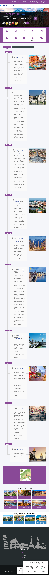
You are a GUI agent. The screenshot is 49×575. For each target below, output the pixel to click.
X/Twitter (25, 557)
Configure (35, 571)
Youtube (25, 560)
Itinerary (8, 47)
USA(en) (43, 2)
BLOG (30, 1)
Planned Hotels (18, 47)
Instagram (25, 555)
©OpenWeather (24, 465)
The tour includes (29, 47)
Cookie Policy (43, 568)
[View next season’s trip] (25, 18)
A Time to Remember (12, 14)
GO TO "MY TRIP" (25, 1)
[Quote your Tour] (27, 23)
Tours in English (35, 2)
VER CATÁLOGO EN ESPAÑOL (16, 1)
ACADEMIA (35, 1)
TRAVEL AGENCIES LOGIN (42, 1)
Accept (43, 571)
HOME (16, 570)
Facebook (25, 552)
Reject (28, 571)
